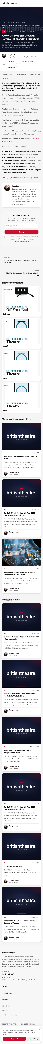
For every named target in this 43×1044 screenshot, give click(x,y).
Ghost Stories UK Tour (13, 866)
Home (4, 22)
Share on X (11, 62)
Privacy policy (23, 239)
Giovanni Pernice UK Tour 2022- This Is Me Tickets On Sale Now (20, 694)
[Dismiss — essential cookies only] (39, 1029)
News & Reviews (14, 22)
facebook (17, 1015)
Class (5, 378)
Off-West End (8, 289)
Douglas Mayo (17, 186)
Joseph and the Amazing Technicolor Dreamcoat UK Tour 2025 (19, 573)
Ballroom (6, 314)
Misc (24, 22)
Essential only (33, 1039)
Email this (11, 67)
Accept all (14, 1039)
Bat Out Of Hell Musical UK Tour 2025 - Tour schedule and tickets (20, 514)
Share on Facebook (27, 62)
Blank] (5, 346)
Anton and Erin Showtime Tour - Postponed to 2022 (17, 751)
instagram (6, 1015)
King (5, 410)
